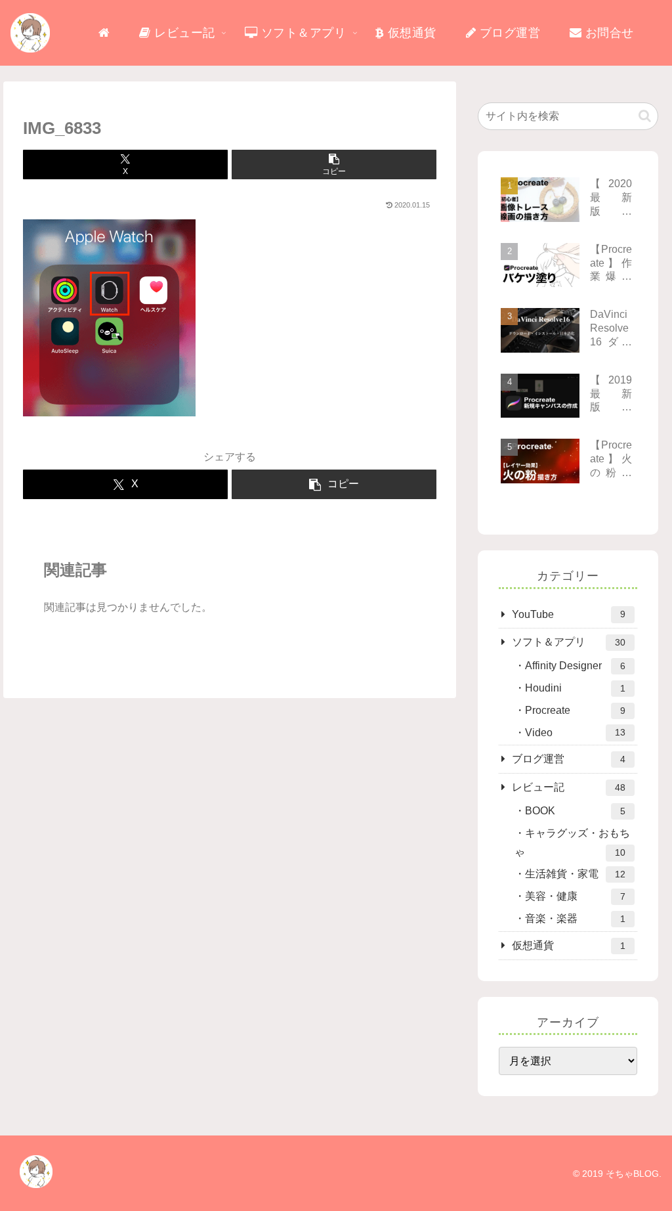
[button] (334, 164)
